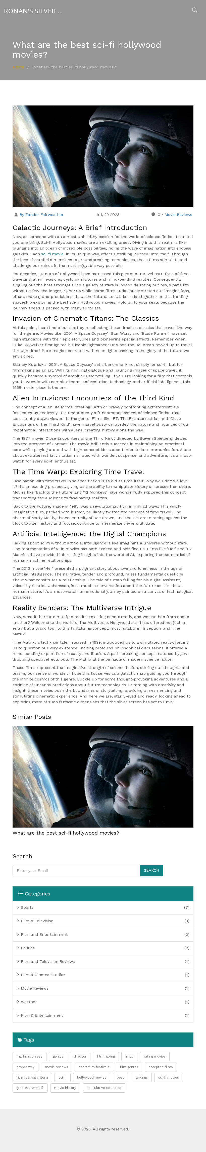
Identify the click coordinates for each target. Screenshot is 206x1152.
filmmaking (106, 1056)
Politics (27, 948)
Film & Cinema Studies (42, 974)
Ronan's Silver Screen (39, 10)
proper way (25, 1067)
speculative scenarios (104, 1088)
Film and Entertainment (44, 934)
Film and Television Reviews (47, 961)
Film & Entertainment (41, 1015)
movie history (65, 1088)
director (80, 1056)
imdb (129, 1056)
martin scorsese (29, 1056)
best (120, 1077)
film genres (129, 1067)
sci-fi (63, 1077)
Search (151, 870)
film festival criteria (32, 1077)
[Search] (194, 10)
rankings (141, 1077)
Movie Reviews (178, 214)
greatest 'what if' (30, 1088)
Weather (28, 1001)
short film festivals (94, 1067)
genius (58, 1056)
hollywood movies (91, 1077)
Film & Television (37, 920)
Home (18, 67)
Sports (26, 907)
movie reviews (56, 1067)
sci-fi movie (52, 254)
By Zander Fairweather (42, 214)
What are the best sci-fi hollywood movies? (66, 833)
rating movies (155, 1056)
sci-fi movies (168, 1077)
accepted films (161, 1067)
